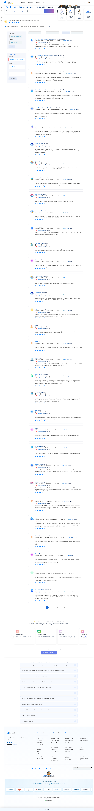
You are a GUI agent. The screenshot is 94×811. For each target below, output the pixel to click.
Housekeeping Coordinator (41, 292)
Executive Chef (38, 358)
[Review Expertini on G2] (20, 789)
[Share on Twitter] (11, 22)
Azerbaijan (46, 73)
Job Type (11, 39)
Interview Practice (54, 749)
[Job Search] (84, 3)
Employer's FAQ (82, 751)
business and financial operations (59, 573)
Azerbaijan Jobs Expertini (12, 737)
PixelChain (38, 109)
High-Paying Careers (70, 17)
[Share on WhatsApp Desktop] (18, 22)
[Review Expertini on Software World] (76, 789)
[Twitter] (9, 742)
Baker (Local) (38, 161)
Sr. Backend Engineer (40, 125)
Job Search (23, 2)
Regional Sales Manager (40, 518)
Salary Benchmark (54, 756)
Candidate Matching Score (70, 754)
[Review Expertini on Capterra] (38, 789)
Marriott (38, 40)
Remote (44, 127)
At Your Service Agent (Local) (41, 276)
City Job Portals (40, 758)
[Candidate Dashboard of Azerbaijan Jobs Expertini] (41, 809)
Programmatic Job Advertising (69, 757)
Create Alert (66, 33)
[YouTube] (13, 742)
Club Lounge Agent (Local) (41, 194)
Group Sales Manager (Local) (41, 210)
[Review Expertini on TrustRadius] (57, 789)
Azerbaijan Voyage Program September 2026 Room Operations (49, 55)
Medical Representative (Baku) (42, 374)
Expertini (81, 733)
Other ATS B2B (82, 756)
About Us (81, 742)
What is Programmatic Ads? (84, 759)
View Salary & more (68, 40)
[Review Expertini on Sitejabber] (67, 789)
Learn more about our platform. (24, 741)
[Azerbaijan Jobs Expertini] (10, 2)
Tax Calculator (54, 758)
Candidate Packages (55, 740)
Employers (37, 2)
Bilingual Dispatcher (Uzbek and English (44, 536)
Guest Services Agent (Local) (41, 243)
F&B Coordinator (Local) (40, 342)
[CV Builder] (1, 20)
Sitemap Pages (40, 756)
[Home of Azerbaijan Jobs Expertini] (39, 809)
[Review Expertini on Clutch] (48, 789)
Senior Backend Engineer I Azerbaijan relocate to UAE (47, 108)
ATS (43, 2)
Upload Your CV (88, 13)
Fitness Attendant (39, 260)
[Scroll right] (85, 636)
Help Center (39, 740)
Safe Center (39, 742)
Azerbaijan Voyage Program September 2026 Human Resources (50, 39)
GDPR (38, 753)
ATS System (67, 745)
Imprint (80, 747)
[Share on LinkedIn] (12, 22)
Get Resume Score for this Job (44, 42)
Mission (81, 745)
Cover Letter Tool (54, 747)
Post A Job (67, 742)
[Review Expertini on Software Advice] (85, 789)
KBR (37, 465)
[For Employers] (1, 18)
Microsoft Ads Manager (70, 762)
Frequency (11, 71)
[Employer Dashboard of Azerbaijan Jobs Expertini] (48, 809)
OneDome (38, 127)
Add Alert (13, 78)
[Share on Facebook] (9, 22)
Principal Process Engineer (41, 464)
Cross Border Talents (40, 573)
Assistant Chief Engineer (40, 392)
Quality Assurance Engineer (41, 143)
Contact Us (81, 749)
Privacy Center (40, 749)
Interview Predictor (55, 751)
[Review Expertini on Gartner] (10, 789)
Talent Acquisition (69, 747)
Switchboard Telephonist (40, 446)
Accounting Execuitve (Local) (41, 178)
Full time (58, 40)
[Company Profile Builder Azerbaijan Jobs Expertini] (50, 809)
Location (10, 63)
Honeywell (38, 73)
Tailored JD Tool (68, 751)
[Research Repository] (1, 23)
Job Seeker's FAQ (54, 760)
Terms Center (39, 747)
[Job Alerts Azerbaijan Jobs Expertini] (46, 809)
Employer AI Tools (69, 738)
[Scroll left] (12, 636)
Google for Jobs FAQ (83, 754)
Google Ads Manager (69, 759)
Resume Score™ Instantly (79, 17)
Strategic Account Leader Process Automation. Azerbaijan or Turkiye (51, 72)
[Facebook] (8, 742)
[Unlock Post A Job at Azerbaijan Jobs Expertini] (52, 809)
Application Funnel (69, 749)
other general (50, 40)
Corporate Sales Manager (41, 309)
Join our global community (62, 17)
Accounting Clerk (39, 227)
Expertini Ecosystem (83, 740)
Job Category (12, 33)
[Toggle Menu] (2, 7)
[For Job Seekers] (1, 15)
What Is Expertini (82, 738)
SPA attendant (38, 410)
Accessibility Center (41, 744)
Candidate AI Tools (55, 738)
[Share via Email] (16, 22)
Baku (43, 40)
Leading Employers (70, 14)
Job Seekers (30, 2)
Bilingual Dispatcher (39, 554)
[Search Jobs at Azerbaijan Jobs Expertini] (44, 809)
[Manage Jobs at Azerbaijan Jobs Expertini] (54, 809)
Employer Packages (69, 740)
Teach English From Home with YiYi (43, 589)
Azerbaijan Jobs (47, 776)
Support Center (40, 738)
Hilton (37, 394)
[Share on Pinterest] (14, 22)
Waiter (36, 325)
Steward (37, 500)
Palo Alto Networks (40, 519)
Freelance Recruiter (39, 571)
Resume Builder (54, 742)
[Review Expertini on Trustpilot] (29, 789)
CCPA (38, 751)
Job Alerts (53, 754)
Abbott (37, 376)
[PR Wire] (1, 25)
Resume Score (54, 745)
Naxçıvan (47, 537)
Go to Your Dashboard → (49, 652)
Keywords (11, 56)
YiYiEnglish (38, 591)
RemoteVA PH (39, 537)
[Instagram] (11, 742)
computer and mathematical (53, 109)
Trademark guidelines (56, 797)
